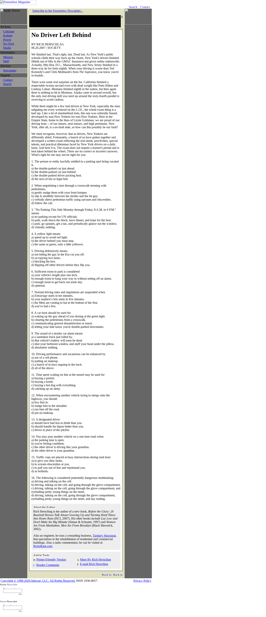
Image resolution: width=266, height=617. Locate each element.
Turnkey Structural (104, 535)
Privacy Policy (142, 580)
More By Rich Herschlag (95, 559)
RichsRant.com (42, 546)
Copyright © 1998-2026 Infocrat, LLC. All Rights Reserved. (38, 580)
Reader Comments (47, 565)
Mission (8, 57)
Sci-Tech (8, 43)
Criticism (8, 31)
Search (7, 84)
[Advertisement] (75, 21)
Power (7, 39)
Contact (8, 80)
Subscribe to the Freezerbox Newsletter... (57, 10)
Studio (7, 47)
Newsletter (9, 70)
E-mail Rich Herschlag (94, 564)
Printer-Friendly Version (51, 559)
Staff (6, 61)
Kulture (7, 35)
